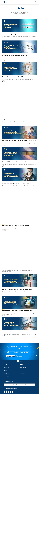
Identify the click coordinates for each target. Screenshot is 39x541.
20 (21, 338)
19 (20, 338)
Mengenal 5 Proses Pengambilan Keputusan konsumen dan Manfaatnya (18, 119)
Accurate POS (6, 369)
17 (18, 338)
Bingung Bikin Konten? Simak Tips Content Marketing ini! (15, 55)
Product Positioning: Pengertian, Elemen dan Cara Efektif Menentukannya (19, 140)
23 (22, 338)
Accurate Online (7, 367)
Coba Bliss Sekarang (11, 356)
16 (17, 338)
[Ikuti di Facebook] (8, 392)
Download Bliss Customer (8, 376)
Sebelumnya (14, 338)
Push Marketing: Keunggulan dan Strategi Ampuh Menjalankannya (17, 183)
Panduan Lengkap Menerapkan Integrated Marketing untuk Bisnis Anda (18, 267)
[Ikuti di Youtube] (12, 392)
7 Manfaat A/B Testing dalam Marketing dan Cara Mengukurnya (16, 161)
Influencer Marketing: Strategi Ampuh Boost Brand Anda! (15, 34)
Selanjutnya (25, 338)
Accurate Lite (6, 370)
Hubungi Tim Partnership (8, 381)
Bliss (5, 366)
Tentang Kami (22, 373)
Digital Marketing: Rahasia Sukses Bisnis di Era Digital (14, 76)
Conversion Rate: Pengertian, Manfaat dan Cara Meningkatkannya (17, 331)
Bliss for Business (23, 366)
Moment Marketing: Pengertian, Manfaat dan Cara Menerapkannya (17, 310)
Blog (20, 375)
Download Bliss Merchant (8, 375)
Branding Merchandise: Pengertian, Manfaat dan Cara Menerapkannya (18, 289)
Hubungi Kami (19, 356)
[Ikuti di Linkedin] (10, 392)
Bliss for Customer (23, 367)
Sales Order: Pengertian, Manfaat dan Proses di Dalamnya (15, 225)
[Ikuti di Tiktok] (4, 392)
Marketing (3, 54)
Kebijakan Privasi (14, 388)
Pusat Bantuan (6, 373)
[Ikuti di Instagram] (6, 392)
